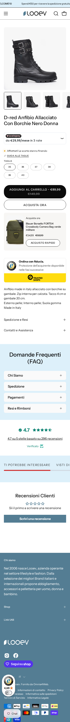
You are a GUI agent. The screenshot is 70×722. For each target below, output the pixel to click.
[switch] (8, 693)
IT (20, 676)
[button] (55, 13)
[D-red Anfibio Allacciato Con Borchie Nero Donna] (12, 101)
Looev (16, 684)
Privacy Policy (56, 690)
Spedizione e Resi (16, 319)
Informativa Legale (38, 697)
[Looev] (35, 13)
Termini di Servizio (14, 697)
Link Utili (9, 619)
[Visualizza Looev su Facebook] (16, 655)
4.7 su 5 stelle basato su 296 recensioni (35, 438)
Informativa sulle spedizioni (41, 693)
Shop (7, 606)
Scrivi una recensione (35, 519)
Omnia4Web (40, 684)
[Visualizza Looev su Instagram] (7, 655)
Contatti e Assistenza (18, 330)
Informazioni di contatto (31, 690)
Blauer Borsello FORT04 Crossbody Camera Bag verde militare (43, 226)
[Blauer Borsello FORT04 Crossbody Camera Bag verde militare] (15, 231)
